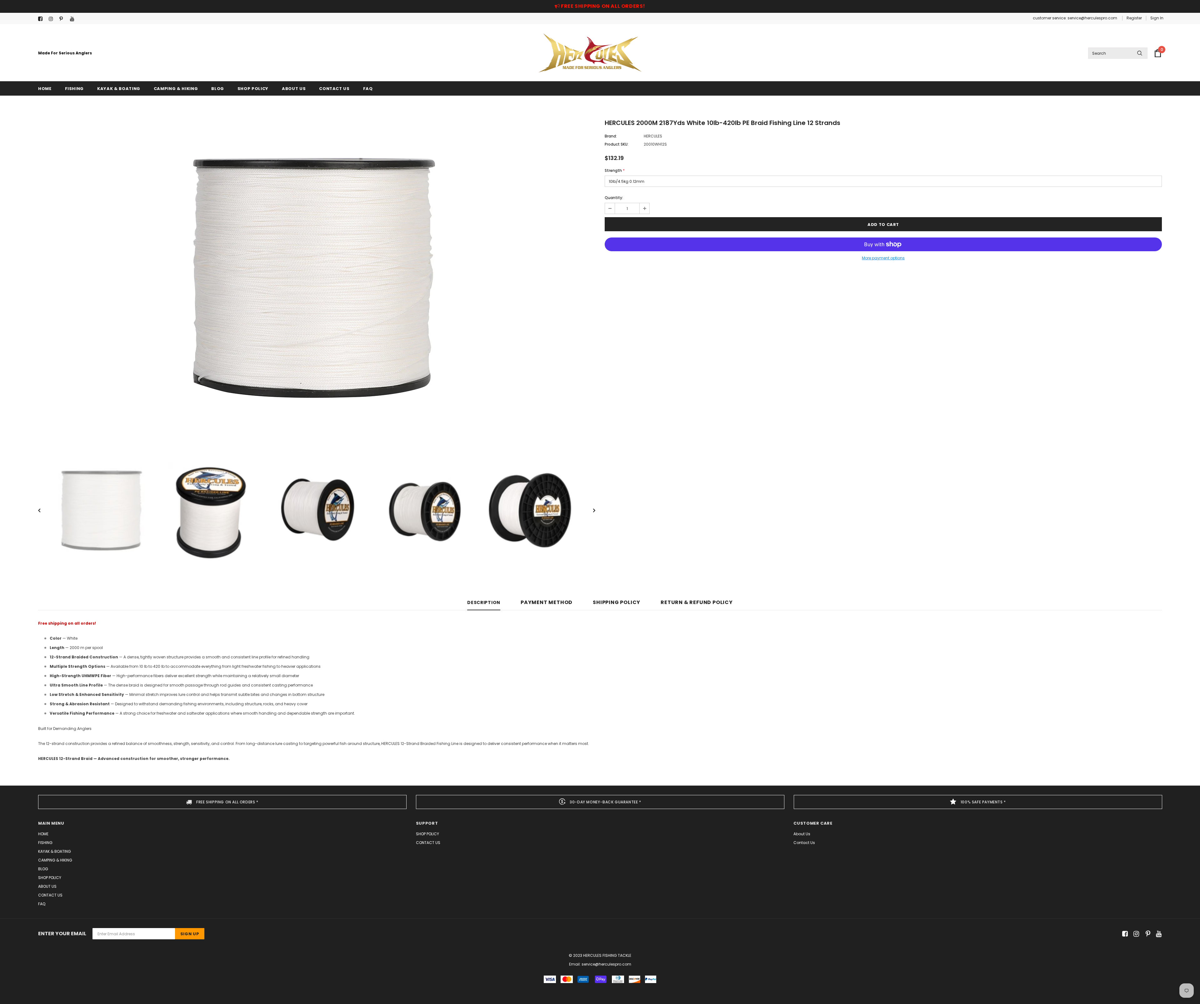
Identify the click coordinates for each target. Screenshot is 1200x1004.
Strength (615, 170)
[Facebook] (42, 19)
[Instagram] (53, 19)
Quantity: (614, 197)
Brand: (611, 136)
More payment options (883, 258)
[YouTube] (74, 19)
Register (1134, 18)
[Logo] (590, 52)
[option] (316, 276)
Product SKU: (616, 144)
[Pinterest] (63, 19)
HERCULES (653, 136)
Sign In (1156, 18)
